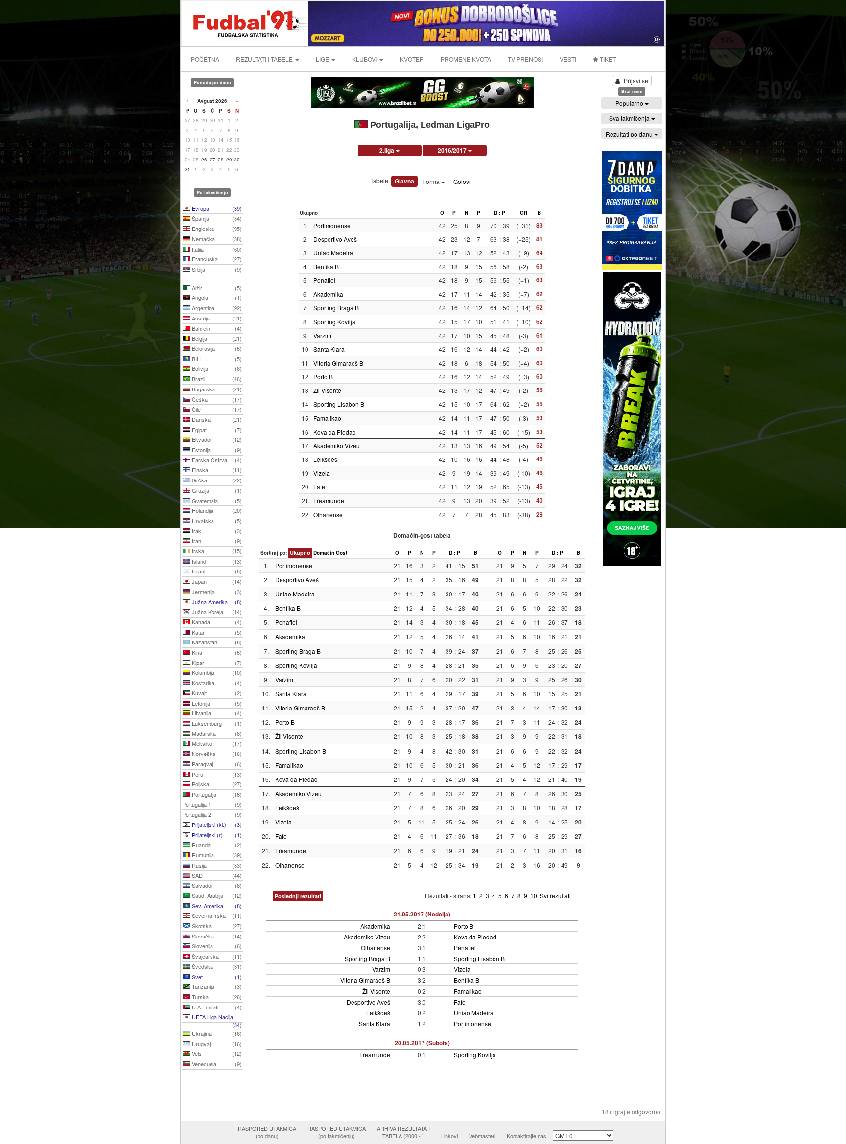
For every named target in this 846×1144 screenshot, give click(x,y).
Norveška (216, 753)
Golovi (461, 181)
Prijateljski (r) (216, 835)
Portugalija (216, 794)
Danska (216, 419)
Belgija (216, 338)
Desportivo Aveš (335, 239)
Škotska (216, 926)
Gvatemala (216, 500)
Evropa (216, 208)
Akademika (328, 294)
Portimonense (332, 225)
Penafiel (324, 280)
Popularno (630, 103)
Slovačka (216, 936)
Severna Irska (216, 915)
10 (534, 896)
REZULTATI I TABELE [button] (265, 59)
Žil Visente (327, 390)
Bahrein (216, 328)
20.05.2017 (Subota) (422, 1042)
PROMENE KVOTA (466, 59)
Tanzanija (216, 986)
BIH (216, 359)
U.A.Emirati (216, 1007)
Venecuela (216, 1064)
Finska (216, 470)
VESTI (568, 59)
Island (216, 561)
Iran (216, 541)
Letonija (216, 703)
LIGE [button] (323, 59)
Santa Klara (329, 349)
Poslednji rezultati (298, 896)
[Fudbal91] (245, 22)
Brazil (216, 379)
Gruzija (216, 490)
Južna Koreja (216, 612)
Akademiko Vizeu (336, 445)
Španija (216, 218)
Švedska (216, 966)
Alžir (216, 288)
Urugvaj (216, 1044)
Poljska (216, 784)
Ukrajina (216, 1033)
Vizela (321, 473)
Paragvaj (216, 764)
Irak (216, 531)
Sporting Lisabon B (338, 404)
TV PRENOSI (525, 59)
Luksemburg (216, 723)
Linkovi (449, 1136)
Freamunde (328, 500)
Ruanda (216, 844)
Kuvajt (216, 693)
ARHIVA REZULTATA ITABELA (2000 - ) (403, 1132)
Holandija (216, 510)
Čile (216, 409)
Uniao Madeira (333, 253)
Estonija (216, 450)
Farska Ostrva (216, 460)
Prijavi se (636, 80)
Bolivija (216, 368)
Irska (216, 551)
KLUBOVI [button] (365, 59)
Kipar (216, 662)
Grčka (216, 480)
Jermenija (216, 591)
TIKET (607, 59)
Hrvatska (216, 521)
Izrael (216, 571)
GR (523, 212)
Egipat (216, 430)
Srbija (216, 269)
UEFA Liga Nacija (216, 1018)
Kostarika (216, 682)
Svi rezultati (555, 896)
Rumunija (216, 855)
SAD (216, 875)
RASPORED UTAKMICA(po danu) (267, 1132)
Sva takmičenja (630, 118)
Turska (216, 997)
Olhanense (328, 514)
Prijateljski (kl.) (216, 824)
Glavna (404, 181)
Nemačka (216, 239)
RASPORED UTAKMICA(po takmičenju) (336, 1132)
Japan (216, 581)
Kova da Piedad (334, 432)
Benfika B (326, 266)
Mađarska (216, 733)
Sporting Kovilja (334, 322)
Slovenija (216, 946)
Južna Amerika (216, 602)
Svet (216, 977)
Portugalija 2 (212, 814)
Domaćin (323, 552)
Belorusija (216, 348)
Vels (216, 1053)
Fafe (319, 486)
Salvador (216, 885)
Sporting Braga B (336, 307)
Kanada (216, 622)
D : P (499, 212)
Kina (216, 652)
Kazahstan (216, 642)
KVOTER (412, 59)
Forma (432, 181)
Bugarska (216, 389)
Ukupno (300, 552)
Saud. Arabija (216, 895)
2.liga (387, 150)
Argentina (216, 308)
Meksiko (216, 743)
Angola (216, 297)
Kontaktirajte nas (526, 1136)
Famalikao (327, 418)
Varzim (322, 335)
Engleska (216, 228)
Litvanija (216, 713)
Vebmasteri (482, 1136)
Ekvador (216, 439)
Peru (216, 774)
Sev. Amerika (216, 906)
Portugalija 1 (212, 804)
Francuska (216, 259)
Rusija (216, 865)
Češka (216, 399)
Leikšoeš (325, 459)
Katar (216, 632)
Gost (341, 552)
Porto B (323, 376)
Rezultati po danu (630, 134)
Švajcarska (216, 956)
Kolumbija (216, 672)
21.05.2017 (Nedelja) (422, 914)
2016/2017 (453, 150)
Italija (216, 249)
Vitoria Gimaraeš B (338, 363)
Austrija (216, 318)
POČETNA (205, 59)
